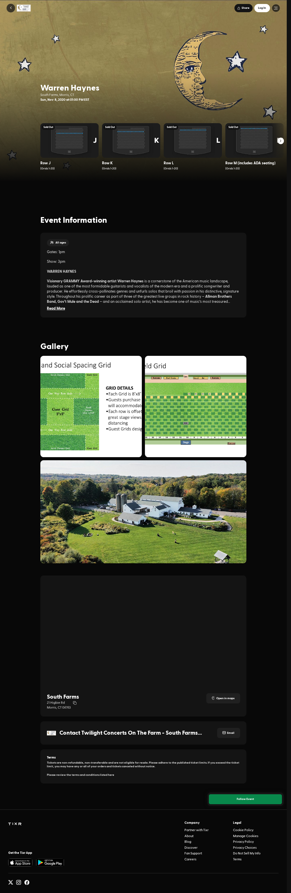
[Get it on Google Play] (50, 862)
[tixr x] (10, 882)
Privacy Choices (245, 847)
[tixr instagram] (18, 882)
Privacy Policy (243, 841)
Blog (187, 841)
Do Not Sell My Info (247, 853)
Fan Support (193, 853)
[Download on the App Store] (20, 862)
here (111, 775)
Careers (190, 859)
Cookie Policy (243, 830)
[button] (11, 8)
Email (230, 733)
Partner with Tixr (196, 830)
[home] (14, 824)
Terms (237, 859)
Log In (262, 8)
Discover (191, 847)
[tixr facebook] (26, 882)
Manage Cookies (245, 836)
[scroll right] (281, 141)
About (189, 836)
